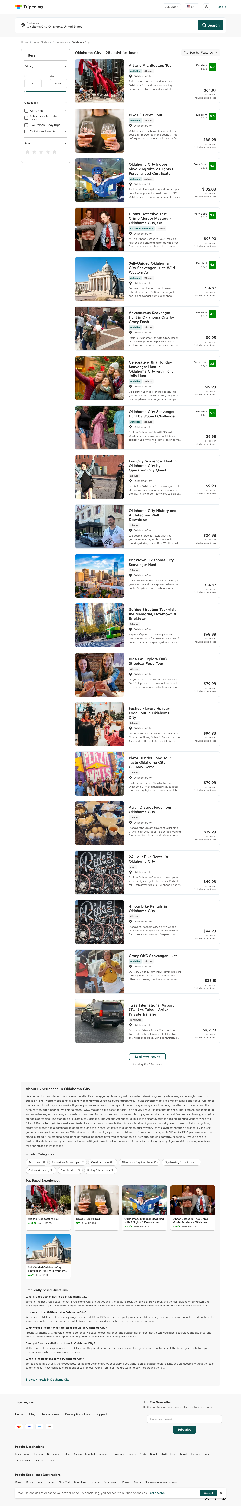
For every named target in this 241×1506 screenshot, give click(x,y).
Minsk (183, 1454)
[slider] (24, 91)
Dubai (29, 1482)
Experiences (60, 42)
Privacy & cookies (77, 1414)
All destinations (45, 1460)
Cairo (137, 1482)
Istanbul (90, 1454)
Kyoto (143, 1454)
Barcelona (80, 1482)
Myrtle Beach (168, 1454)
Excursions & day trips (45, 125)
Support (101, 1414)
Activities (36, 110)
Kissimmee (22, 1454)
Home (24, 42)
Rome (18, 1482)
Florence (95, 1482)
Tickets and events (43, 131)
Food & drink (70, 1170)
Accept (208, 1493)
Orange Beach (23, 1460)
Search (214, 25)
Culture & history (40, 1170)
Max (52, 76)
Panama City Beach (124, 1454)
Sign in (222, 6)
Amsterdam (111, 1482)
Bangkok (103, 1454)
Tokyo (66, 1454)
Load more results (147, 1056)
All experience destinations (161, 1482)
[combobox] (198, 52)
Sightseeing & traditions (181, 1162)
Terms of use (50, 1414)
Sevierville (53, 1454)
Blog (32, 1414)
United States (40, 42)
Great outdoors (102, 1162)
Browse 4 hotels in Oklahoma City (47, 1379)
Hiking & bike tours (100, 1170)
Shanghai (38, 1454)
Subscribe (184, 1429)
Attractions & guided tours (44, 118)
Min (26, 76)
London (195, 1454)
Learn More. (156, 1493)
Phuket (126, 1482)
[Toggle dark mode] (206, 6)
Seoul (153, 1454)
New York (64, 1482)
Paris (207, 1454)
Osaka (78, 1454)
